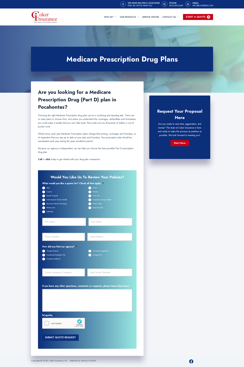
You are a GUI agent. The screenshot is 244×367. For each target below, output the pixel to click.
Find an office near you (140, 5)
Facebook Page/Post (100, 251)
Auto (48, 188)
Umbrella (49, 211)
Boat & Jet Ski (98, 207)
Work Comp (97, 203)
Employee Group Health (102, 199)
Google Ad (97, 255)
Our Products (128, 17)
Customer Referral (53, 259)
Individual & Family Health (56, 199)
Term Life (96, 195)
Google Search (52, 251)
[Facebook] (191, 361)
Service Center (150, 17)
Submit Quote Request (60, 337)
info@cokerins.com (203, 5)
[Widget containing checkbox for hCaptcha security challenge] (63, 323)
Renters (95, 192)
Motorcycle (50, 207)
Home (95, 188)
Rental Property (52, 195)
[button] (179, 143)
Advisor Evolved (88, 360)
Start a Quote (196, 17)
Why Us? (109, 17)
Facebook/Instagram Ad (55, 255)
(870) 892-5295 (176, 5)
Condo (49, 192)
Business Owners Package (56, 203)
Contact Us (169, 17)
